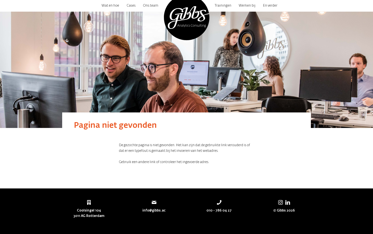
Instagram (280, 202)
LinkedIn (287, 202)
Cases (131, 5)
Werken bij (247, 5)
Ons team (150, 5)
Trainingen (223, 5)
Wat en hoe (110, 5)
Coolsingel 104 (89, 210)
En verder (270, 5)
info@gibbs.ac (154, 210)
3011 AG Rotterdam (89, 216)
